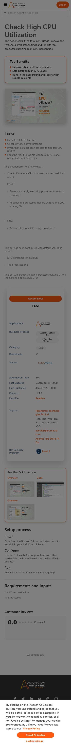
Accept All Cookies (35, 735)
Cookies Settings (34, 741)
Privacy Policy (31, 728)
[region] (35, 723)
